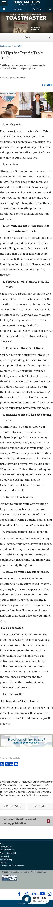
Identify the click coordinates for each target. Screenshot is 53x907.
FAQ (1, 844)
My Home (18, 9)
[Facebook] (2, 763)
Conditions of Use (7, 850)
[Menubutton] (4, 3)
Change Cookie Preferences (12, 866)
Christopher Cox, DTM (14, 77)
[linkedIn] (11, 763)
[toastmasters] (26, 16)
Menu (27, 37)
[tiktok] (44, 85)
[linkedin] (47, 85)
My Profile (36, 9)
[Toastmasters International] (26, 3)
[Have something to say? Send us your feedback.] (26, 741)
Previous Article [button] (13, 806)
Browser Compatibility (9, 853)
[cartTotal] (4, 9)
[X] (7, 763)
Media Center (5, 859)
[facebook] (42, 85)
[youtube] (49, 85)
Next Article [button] (39, 806)
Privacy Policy (5, 847)
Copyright (4, 856)
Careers (3, 863)
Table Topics (5, 46)
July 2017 (18, 46)
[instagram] (52, 85)
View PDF (35, 29)
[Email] (16, 763)
